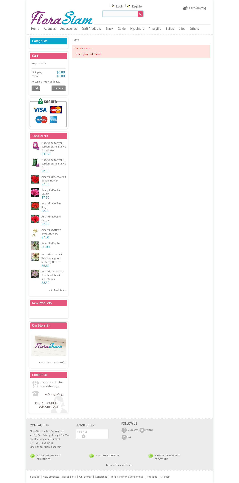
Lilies (182, 29)
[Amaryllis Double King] (35, 206)
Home (35, 29)
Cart (35, 55)
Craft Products (91, 29)
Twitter (149, 429)
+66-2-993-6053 (54, 394)
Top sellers (40, 136)
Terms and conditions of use (127, 476)
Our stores (85, 476)
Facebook (132, 429)
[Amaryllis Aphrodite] (35, 274)
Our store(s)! (41, 325)
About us (50, 29)
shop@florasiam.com (49, 446)
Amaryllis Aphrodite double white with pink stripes (52, 275)
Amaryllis (155, 29)
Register (137, 6)
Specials (35, 476)
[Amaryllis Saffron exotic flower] (35, 233)
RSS (129, 436)
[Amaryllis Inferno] (35, 180)
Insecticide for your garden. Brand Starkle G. (53, 163)
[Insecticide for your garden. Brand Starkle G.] (35, 146)
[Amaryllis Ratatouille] (35, 257)
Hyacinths (137, 29)
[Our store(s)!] (48, 355)
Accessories (68, 29)
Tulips (170, 29)
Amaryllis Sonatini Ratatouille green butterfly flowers (51, 258)
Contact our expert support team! (48, 404)
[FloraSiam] (61, 18)
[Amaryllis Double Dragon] (35, 219)
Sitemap (165, 476)
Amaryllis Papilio (50, 243)
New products (42, 303)
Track (109, 29)
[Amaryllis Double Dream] (35, 193)
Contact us (101, 476)
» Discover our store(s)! (52, 362)
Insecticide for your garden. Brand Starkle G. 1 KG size (53, 146)
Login (119, 6)
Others (194, 29)
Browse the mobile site (119, 465)
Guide (122, 29)
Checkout (58, 88)
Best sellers (69, 476)
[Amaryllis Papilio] (35, 246)
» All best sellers (57, 290)
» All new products (56, 312)
